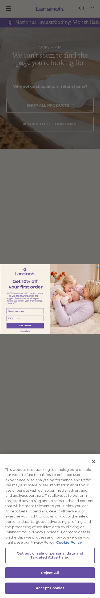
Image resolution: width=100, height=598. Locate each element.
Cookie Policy (69, 542)
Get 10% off (25, 325)
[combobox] (24, 311)
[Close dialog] (98, 266)
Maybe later (25, 330)
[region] (50, 526)
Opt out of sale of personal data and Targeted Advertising (50, 555)
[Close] (93, 462)
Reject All (50, 573)
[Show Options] (42, 311)
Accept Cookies (50, 588)
